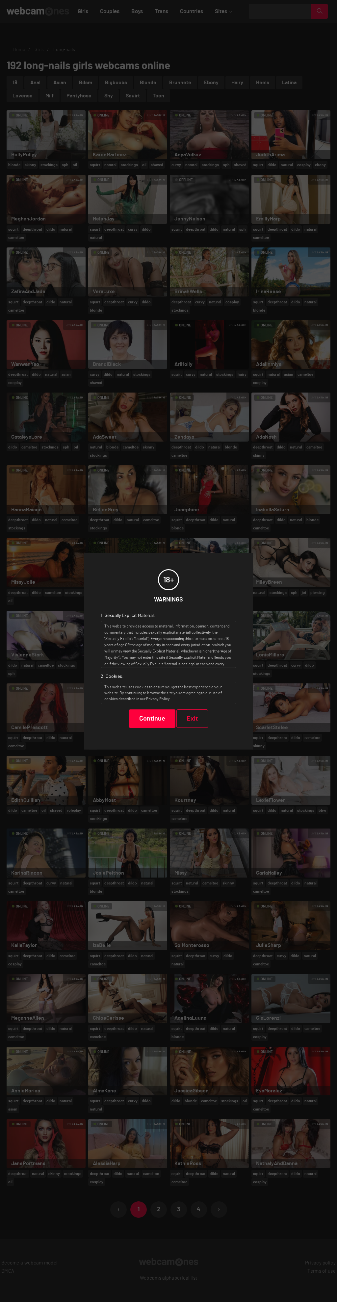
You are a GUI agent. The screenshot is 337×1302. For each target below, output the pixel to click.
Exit (192, 718)
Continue (152, 718)
